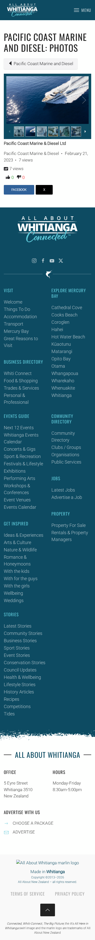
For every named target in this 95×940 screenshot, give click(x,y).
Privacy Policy (70, 894)
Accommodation (20, 316)
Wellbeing (13, 593)
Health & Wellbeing (22, 677)
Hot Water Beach (68, 336)
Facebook (19, 190)
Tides (9, 713)
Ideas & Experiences (23, 535)
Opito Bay (61, 358)
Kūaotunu (61, 344)
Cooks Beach (64, 314)
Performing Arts (19, 478)
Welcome (13, 302)
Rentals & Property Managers (69, 536)
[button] (82, 10)
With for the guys (20, 578)
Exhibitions (15, 471)
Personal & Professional (16, 399)
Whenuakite (63, 388)
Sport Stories (17, 648)
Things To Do (17, 309)
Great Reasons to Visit (21, 342)
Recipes (11, 699)
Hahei (57, 329)
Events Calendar (20, 507)
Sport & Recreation (22, 456)
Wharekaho (62, 380)
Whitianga (61, 395)
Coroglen (60, 322)
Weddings (14, 600)
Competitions (17, 706)
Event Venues (17, 499)
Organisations (65, 454)
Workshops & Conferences (17, 489)
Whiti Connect (18, 373)
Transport (13, 324)
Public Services (66, 462)
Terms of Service (28, 894)
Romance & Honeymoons (17, 560)
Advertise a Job (66, 497)
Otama (58, 366)
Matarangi (61, 351)
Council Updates (20, 670)
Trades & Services (21, 388)
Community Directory (63, 437)
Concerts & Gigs (19, 449)
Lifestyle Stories (19, 684)
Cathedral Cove (66, 307)
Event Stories (17, 655)
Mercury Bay (16, 331)
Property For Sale (68, 525)
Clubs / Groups (66, 447)
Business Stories (20, 640)
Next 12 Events (19, 427)
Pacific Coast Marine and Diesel (43, 63)
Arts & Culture (17, 542)
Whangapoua (64, 373)
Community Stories (23, 633)
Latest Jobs (63, 490)
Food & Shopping (21, 380)
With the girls (17, 585)
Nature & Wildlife (20, 549)
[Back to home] (22, 10)
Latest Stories (17, 626)
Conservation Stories (24, 662)
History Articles (19, 691)
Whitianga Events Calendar (21, 438)
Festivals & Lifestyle (23, 463)
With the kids (16, 571)
